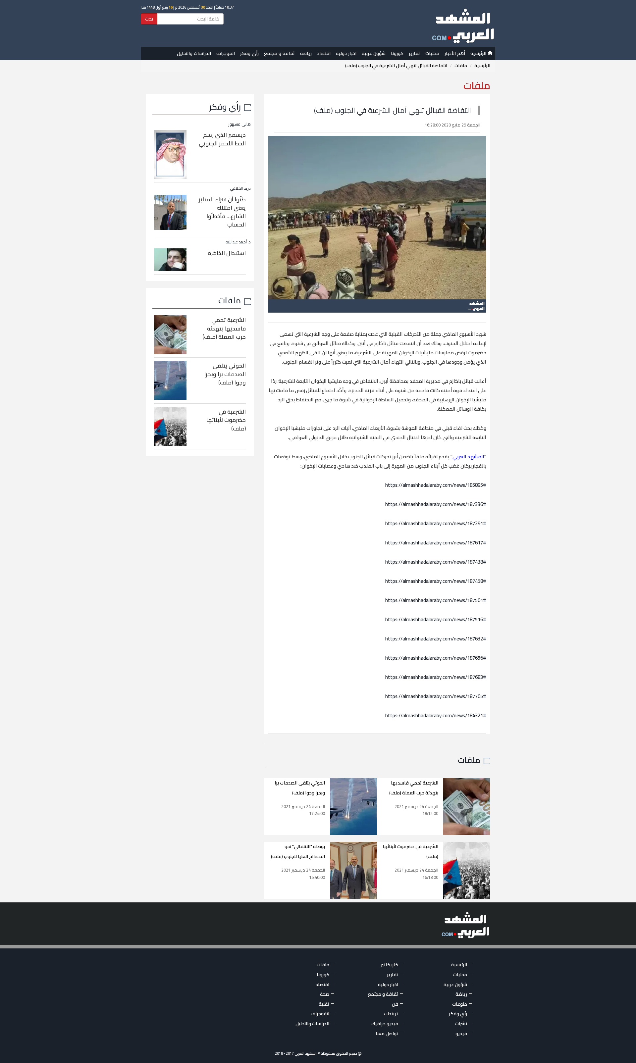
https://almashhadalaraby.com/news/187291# (435, 523)
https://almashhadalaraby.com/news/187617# (435, 542)
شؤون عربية (374, 53)
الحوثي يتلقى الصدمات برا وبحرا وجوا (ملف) (225, 374)
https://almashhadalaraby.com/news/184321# (435, 715)
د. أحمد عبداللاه (238, 242)
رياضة (306, 53)
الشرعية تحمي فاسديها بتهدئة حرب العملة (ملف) (224, 328)
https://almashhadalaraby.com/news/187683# (435, 677)
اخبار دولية (346, 53)
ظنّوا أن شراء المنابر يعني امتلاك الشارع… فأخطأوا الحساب (222, 212)
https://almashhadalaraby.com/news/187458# (435, 581)
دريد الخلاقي (240, 188)
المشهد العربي (468, 456)
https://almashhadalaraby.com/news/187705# (435, 696)
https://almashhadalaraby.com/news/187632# (435, 638)
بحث (149, 19)
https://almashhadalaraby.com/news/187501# (435, 600)
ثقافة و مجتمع (279, 53)
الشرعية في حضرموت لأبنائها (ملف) (226, 420)
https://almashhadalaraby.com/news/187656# (435, 658)
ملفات (460, 65)
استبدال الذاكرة (227, 253)
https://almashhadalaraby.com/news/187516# (435, 619)
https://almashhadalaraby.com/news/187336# (435, 504)
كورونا (397, 53)
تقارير (414, 53)
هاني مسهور (239, 124)
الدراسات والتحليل (194, 53)
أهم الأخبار (455, 53)
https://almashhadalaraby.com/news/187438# (435, 562)
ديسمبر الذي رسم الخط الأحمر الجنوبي (222, 139)
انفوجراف (225, 53)
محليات (432, 53)
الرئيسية (479, 53)
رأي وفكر (249, 53)
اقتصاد (324, 53)
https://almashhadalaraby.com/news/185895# (435, 485)
